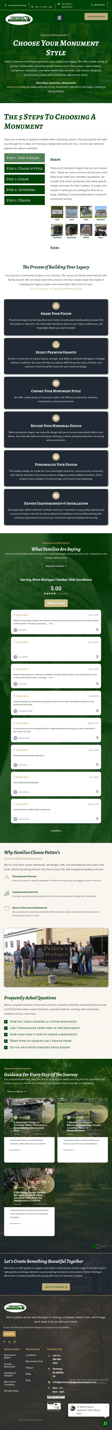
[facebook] (4, 1342)
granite (13, 1271)
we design (52, 864)
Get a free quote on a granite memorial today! (56, 288)
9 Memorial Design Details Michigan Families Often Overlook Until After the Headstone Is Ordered (29, 1214)
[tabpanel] (79, 203)
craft (62, 864)
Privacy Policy (23, 1420)
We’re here (9, 1267)
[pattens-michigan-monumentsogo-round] (19, 14)
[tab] (24, 157)
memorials (31, 70)
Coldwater (69, 1317)
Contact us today (16, 87)
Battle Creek (83, 1317)
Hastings (57, 1317)
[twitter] (9, 1342)
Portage (100, 1317)
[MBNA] (54, 1402)
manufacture (78, 864)
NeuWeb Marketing (99, 1383)
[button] (56, 1022)
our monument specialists (66, 87)
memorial (20, 61)
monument (94, 1079)
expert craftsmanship (60, 1267)
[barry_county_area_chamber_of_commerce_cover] (56, 1397)
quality (89, 869)
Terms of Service (36, 1420)
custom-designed (91, 70)
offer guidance (26, 1267)
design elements (30, 1271)
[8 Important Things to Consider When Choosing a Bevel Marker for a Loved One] (29, 1099)
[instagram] (14, 1342)
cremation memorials (51, 70)
